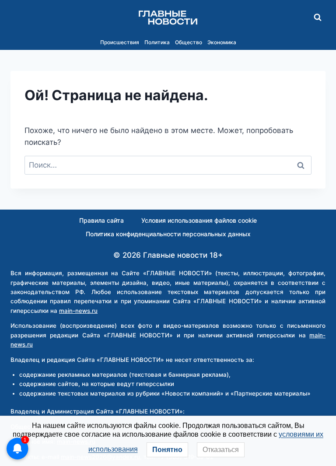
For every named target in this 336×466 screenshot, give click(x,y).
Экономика (221, 42)
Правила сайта (101, 220)
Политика (157, 42)
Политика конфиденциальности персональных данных (168, 234)
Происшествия (119, 42)
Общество (188, 42)
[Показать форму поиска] (318, 17)
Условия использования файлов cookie (199, 220)
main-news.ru (78, 310)
